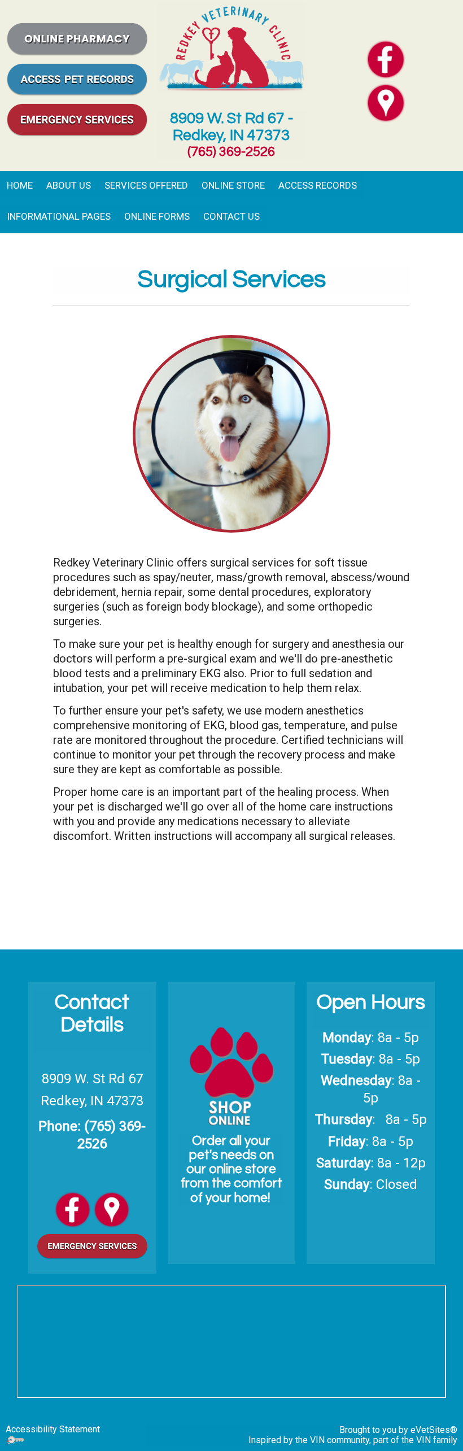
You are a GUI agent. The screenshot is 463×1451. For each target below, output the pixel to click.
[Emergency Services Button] (77, 118)
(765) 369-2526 (231, 152)
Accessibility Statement (53, 1429)
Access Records (317, 185)
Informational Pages (59, 216)
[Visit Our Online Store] (77, 38)
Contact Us (231, 216)
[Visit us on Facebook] (72, 1208)
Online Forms (157, 216)
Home (20, 185)
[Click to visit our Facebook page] (385, 58)
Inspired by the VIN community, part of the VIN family (352, 1440)
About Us (68, 185)
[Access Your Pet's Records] (77, 78)
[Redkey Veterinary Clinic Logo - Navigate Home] (231, 46)
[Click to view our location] (385, 102)
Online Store (233, 185)
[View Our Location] (111, 1208)
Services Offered (146, 185)
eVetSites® (433, 1429)
